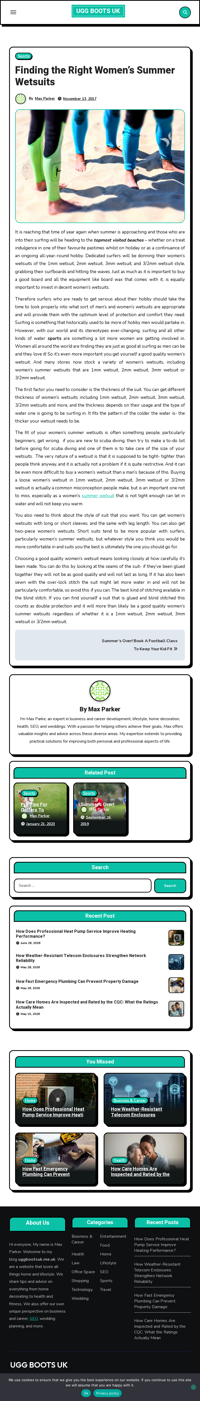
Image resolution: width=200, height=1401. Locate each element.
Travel (105, 1289)
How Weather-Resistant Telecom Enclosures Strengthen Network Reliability (81, 958)
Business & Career (130, 1100)
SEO (34, 1319)
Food (105, 1245)
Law (76, 1263)
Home (30, 1100)
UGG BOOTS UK (98, 11)
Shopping (80, 1281)
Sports (23, 55)
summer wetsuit (98, 496)
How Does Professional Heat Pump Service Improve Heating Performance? (76, 934)
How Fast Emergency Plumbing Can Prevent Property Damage (77, 981)
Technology (82, 1289)
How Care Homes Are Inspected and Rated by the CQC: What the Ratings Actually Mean (87, 1004)
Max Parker (45, 98)
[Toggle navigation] (13, 12)
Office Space (83, 1272)
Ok (86, 1393)
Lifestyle (108, 1263)
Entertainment (113, 1236)
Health (120, 1160)
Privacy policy (107, 1393)
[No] (193, 1387)
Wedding (80, 1298)
